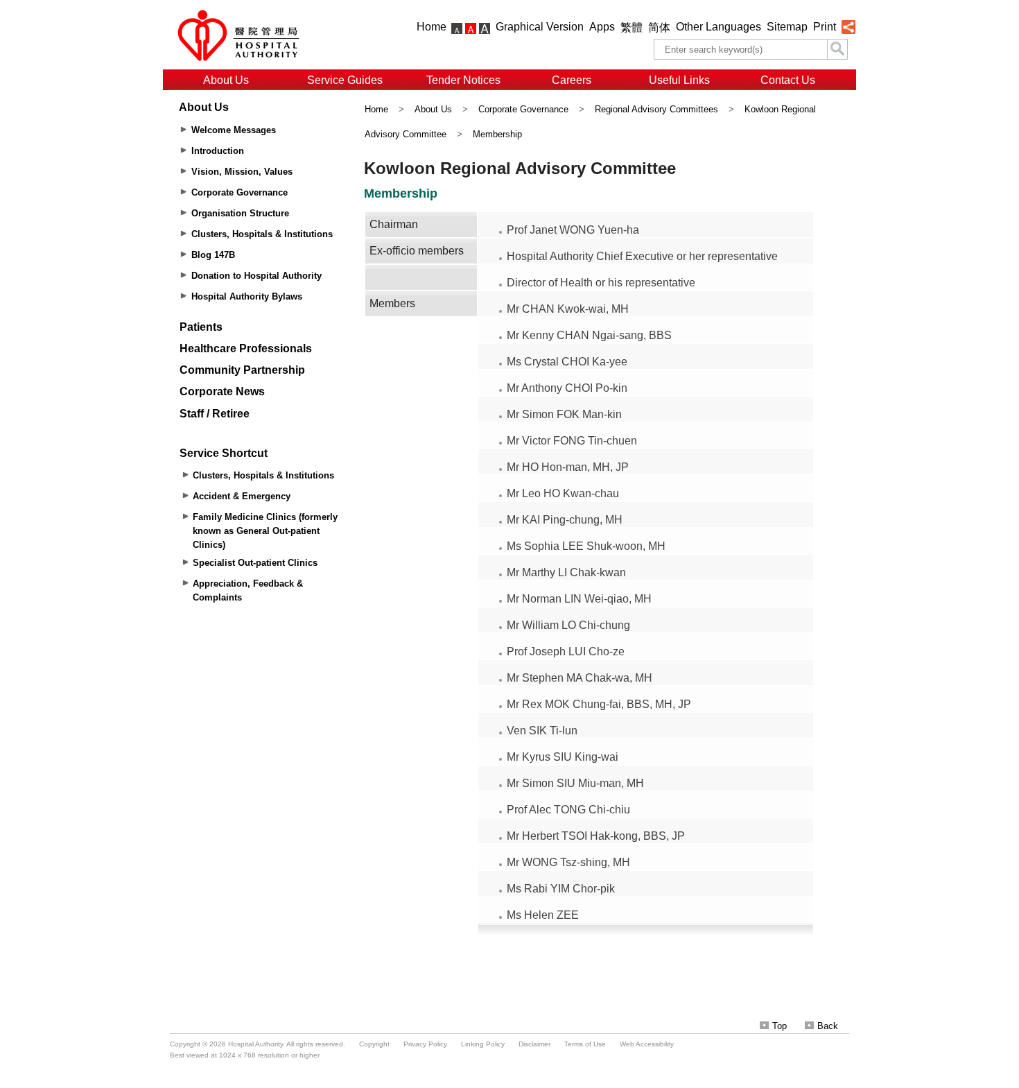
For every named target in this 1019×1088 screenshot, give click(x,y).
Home (431, 27)
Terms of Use (585, 1044)
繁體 (631, 27)
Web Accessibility (647, 1044)
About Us (226, 80)
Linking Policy (483, 1044)
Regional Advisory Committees (656, 109)
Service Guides (345, 80)
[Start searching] (837, 49)
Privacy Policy (425, 1044)
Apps (602, 27)
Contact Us (787, 80)
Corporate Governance (523, 109)
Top (779, 1026)
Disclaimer (534, 1044)
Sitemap (787, 27)
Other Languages (718, 27)
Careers (571, 80)
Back (827, 1026)
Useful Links (679, 80)
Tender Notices (463, 80)
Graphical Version (540, 27)
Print (824, 27)
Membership (497, 134)
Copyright (374, 1044)
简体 (659, 27)
